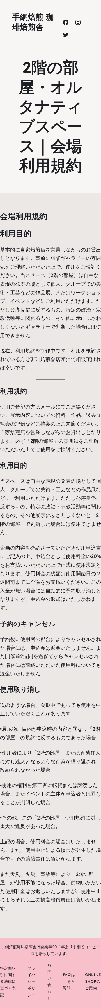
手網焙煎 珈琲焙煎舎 (33, 22)
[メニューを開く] (65, 9)
